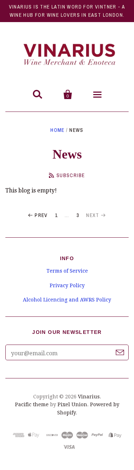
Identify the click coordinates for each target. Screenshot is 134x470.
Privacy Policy (67, 285)
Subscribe (70, 175)
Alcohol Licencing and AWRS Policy (67, 300)
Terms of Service (67, 271)
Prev (41, 215)
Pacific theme (32, 404)
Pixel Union (72, 404)
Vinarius (89, 396)
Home (57, 130)
